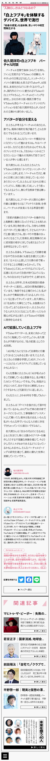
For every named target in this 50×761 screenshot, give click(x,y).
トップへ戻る (26, 589)
